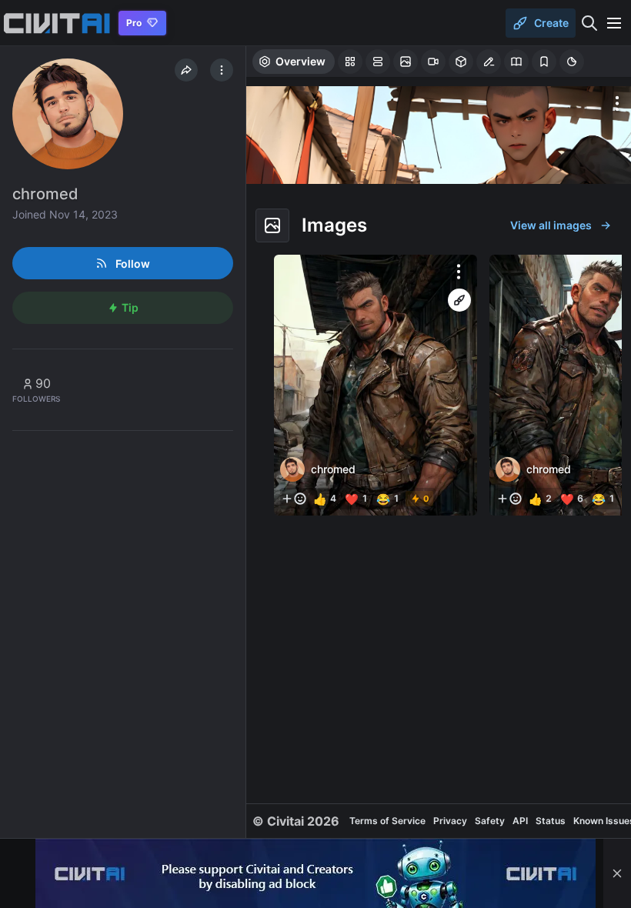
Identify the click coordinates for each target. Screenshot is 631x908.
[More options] (617, 103)
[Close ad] (617, 873)
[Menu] (614, 23)
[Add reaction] (294, 498)
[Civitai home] (56, 23)
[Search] (589, 23)
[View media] (375, 385)
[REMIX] (459, 300)
